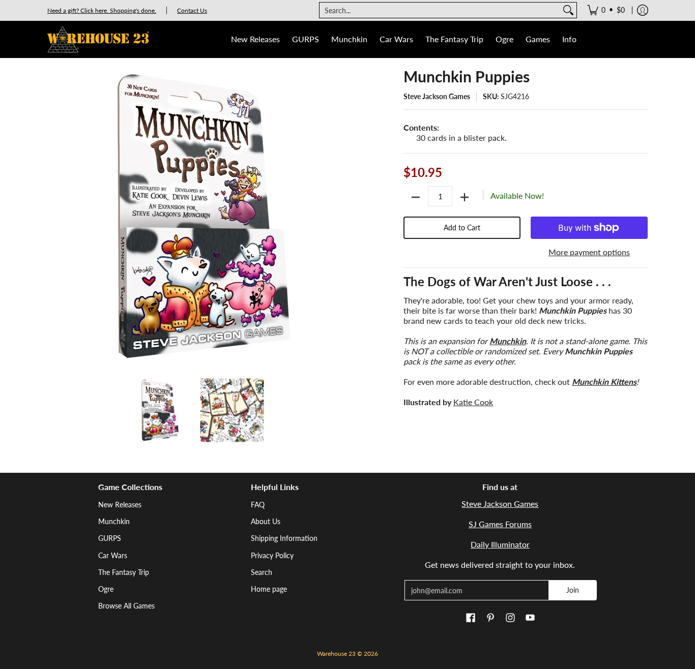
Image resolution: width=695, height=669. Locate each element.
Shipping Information (284, 538)
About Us (265, 521)
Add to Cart (462, 227)
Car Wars (112, 555)
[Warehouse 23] (98, 39)
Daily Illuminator (500, 544)
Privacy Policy (272, 555)
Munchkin (114, 521)
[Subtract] (415, 197)
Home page (269, 589)
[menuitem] (606, 10)
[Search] (568, 10)
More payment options (589, 252)
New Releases (119, 504)
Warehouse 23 (336, 653)
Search (261, 572)
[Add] (464, 197)
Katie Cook (473, 402)
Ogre (105, 589)
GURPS (109, 538)
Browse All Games (126, 605)
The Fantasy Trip (123, 572)
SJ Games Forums (500, 524)
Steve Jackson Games (436, 96)
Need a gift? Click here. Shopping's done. (101, 10)
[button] (471, 618)
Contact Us (192, 10)
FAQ (258, 504)
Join (572, 590)
